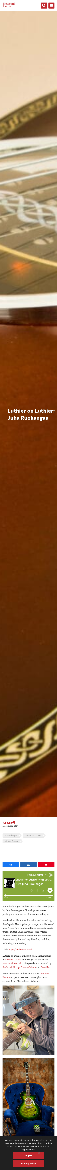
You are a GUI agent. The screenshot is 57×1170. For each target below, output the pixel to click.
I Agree (28, 1155)
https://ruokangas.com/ (20, 949)
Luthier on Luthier (33, 835)
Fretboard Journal (12, 963)
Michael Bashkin (11, 841)
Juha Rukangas (10, 835)
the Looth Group (11, 967)
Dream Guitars (28, 967)
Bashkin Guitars (13, 959)
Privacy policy (28, 1163)
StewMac (45, 967)
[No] (39, 1153)
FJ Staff (9, 822)
